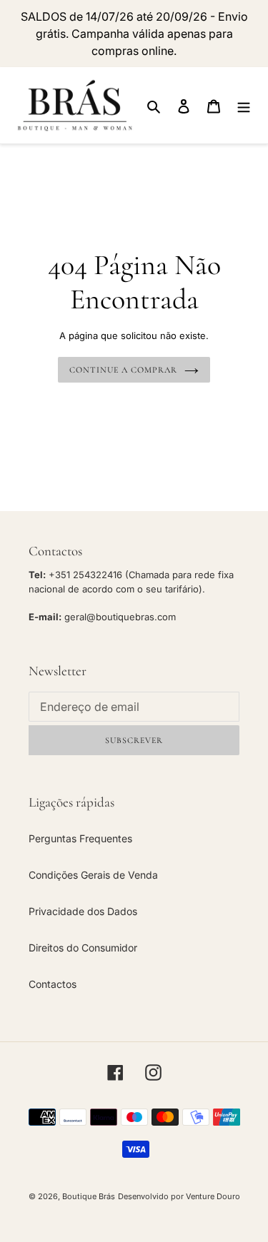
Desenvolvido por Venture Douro (179, 1196)
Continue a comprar (123, 370)
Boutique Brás (88, 1196)
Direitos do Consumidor (83, 947)
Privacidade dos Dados (83, 911)
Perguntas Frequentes (80, 838)
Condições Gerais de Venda (93, 875)
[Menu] (244, 106)
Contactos (52, 984)
